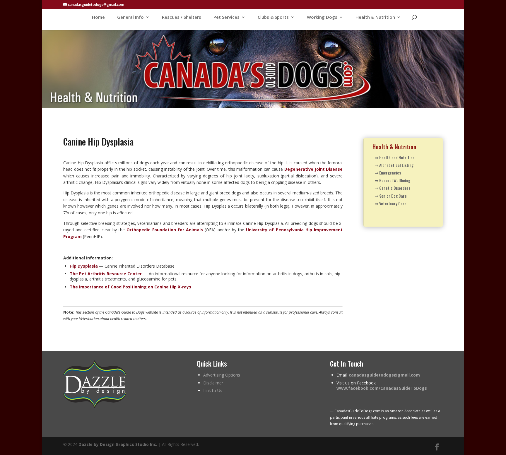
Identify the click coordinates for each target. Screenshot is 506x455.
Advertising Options (221, 375)
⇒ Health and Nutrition (395, 157)
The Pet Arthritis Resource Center (106, 273)
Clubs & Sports (273, 17)
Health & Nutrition (375, 17)
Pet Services (226, 17)
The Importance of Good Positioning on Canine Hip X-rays (130, 287)
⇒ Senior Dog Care (391, 196)
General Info (130, 17)
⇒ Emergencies (388, 173)
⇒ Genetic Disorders (392, 188)
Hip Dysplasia (84, 266)
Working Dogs (322, 17)
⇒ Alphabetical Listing (394, 165)
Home (98, 17)
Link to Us (212, 390)
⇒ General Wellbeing (392, 180)
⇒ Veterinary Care (390, 203)
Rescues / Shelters (181, 17)
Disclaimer (213, 383)
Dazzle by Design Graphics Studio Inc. (117, 444)
